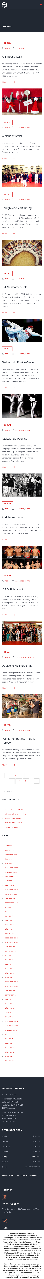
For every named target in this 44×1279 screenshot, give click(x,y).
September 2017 (11, 903)
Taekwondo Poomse (14, 438)
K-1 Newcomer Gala (14, 287)
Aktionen (20, 657)
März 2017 (9, 929)
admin (7, 48)
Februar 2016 (10, 977)
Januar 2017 (10, 933)
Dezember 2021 (11, 854)
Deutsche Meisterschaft (17, 665)
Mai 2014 (8, 1043)
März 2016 (9, 973)
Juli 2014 (9, 1034)
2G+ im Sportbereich (14, 818)
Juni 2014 (9, 1039)
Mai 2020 (8, 881)
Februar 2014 (10, 1056)
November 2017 (11, 894)
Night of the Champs (14, 810)
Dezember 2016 (11, 938)
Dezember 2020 (11, 868)
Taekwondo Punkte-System (19, 362)
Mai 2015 (8, 999)
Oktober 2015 (11, 990)
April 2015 (9, 1004)
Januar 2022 (10, 850)
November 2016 (11, 942)
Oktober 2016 (11, 947)
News (27, 127)
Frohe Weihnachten (13, 823)
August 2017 (10, 907)
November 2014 (11, 1026)
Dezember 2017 (11, 890)
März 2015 (9, 1008)
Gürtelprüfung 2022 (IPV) (16, 814)
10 (19, 781)
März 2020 (9, 885)
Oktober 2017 (11, 898)
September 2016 (11, 951)
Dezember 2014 (11, 1021)
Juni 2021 (9, 863)
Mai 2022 (8, 846)
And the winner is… (14, 517)
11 (26, 781)
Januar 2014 (10, 1061)
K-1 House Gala (12, 56)
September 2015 (11, 995)
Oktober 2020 (11, 872)
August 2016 (10, 955)
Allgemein (20, 48)
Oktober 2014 (11, 1030)
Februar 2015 (10, 1012)
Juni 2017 (9, 916)
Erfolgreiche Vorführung (17, 208)
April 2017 (9, 925)
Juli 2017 (9, 912)
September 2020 (11, 876)
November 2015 (11, 986)
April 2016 (9, 969)
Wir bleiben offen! (13, 827)
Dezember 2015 (11, 982)
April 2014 (9, 1048)
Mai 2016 (8, 964)
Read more (6, 82)
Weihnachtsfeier (12, 136)
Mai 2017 (8, 920)
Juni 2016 (9, 960)
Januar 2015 (10, 1017)
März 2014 (9, 1052)
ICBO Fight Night (12, 589)
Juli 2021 (9, 859)
